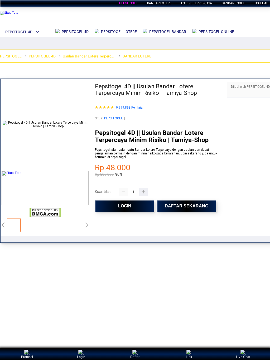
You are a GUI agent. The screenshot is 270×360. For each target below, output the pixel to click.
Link (189, 357)
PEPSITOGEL (113, 118)
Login (81, 357)
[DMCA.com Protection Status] (45, 216)
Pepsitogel (128, 3)
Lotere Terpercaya (196, 3)
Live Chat (243, 357)
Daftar (134, 357)
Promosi (27, 357)
